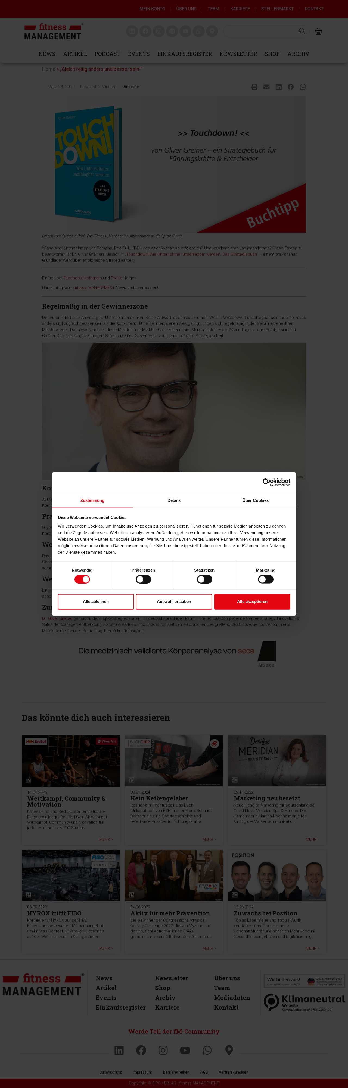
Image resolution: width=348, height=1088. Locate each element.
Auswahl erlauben (174, 601)
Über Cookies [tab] (256, 500)
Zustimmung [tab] (92, 500)
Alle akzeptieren (252, 601)
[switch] (143, 579)
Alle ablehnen (96, 601)
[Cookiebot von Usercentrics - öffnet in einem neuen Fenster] (266, 482)
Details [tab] (174, 500)
